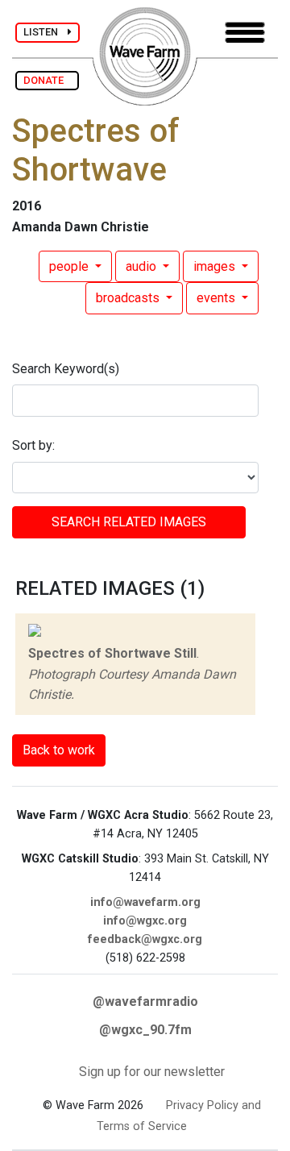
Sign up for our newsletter (152, 1071)
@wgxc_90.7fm (145, 1029)
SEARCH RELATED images (129, 522)
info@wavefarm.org (145, 902)
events (217, 297)
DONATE (47, 80)
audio (143, 266)
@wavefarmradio (145, 1001)
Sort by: (33, 445)
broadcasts (129, 297)
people (70, 266)
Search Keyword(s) (65, 368)
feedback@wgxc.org (145, 939)
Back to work (59, 750)
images (215, 266)
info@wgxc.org (145, 921)
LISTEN (45, 32)
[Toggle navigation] (245, 33)
